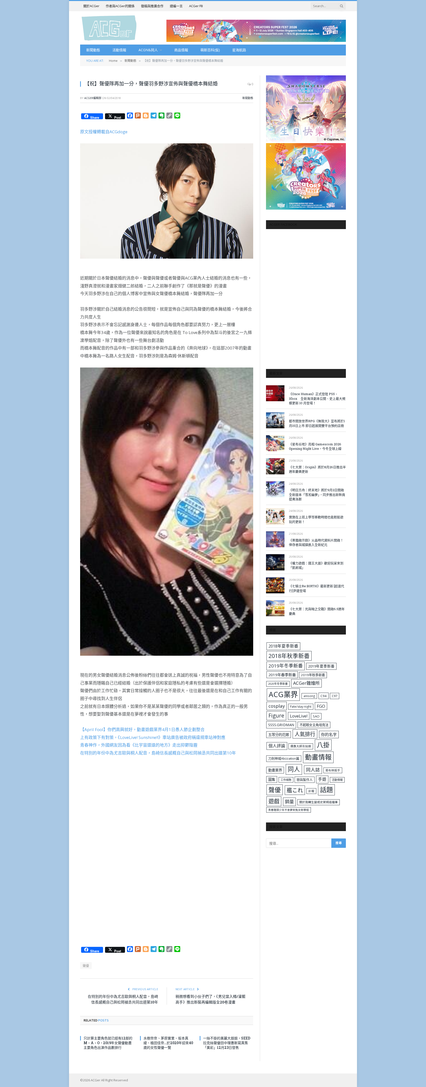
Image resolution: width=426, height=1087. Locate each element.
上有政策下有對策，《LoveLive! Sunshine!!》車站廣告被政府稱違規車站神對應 (152, 737)
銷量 (289, 801)
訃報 (311, 791)
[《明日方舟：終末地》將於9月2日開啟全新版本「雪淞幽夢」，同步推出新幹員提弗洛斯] (275, 489)
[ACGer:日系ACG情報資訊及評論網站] (109, 27)
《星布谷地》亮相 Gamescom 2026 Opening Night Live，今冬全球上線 (315, 446)
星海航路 (239, 50)
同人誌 (313, 770)
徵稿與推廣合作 (152, 6)
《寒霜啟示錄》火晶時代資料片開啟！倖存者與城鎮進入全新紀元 (316, 542)
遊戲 (273, 801)
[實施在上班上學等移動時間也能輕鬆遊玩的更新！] (275, 516)
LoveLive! (298, 716)
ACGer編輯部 (92, 98)
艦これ (295, 790)
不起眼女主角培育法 (314, 725)
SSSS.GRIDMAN (281, 724)
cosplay (276, 706)
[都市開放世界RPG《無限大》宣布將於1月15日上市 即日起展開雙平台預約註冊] (275, 420)
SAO (316, 716)
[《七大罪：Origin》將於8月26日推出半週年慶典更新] (275, 466)
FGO (321, 706)
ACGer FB (196, 6)
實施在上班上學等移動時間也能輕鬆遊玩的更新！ (316, 519)
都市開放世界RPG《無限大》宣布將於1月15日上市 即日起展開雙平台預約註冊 (317, 423)
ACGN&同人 (148, 50)
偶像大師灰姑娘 (300, 746)
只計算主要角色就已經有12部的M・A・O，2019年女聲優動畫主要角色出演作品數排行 (108, 1043)
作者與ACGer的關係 (120, 6)
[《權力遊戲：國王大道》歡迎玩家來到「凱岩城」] (275, 562)
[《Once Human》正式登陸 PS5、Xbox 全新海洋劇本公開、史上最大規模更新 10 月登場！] (275, 393)
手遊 (322, 779)
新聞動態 (93, 50)
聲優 (86, 965)
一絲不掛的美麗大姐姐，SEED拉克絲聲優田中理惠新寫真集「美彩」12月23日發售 (226, 1043)
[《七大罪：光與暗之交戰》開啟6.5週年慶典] (275, 608)
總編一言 (176, 6)
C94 (323, 696)
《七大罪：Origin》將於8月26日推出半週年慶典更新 (317, 469)
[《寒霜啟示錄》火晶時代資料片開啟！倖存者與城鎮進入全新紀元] (275, 539)
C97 (334, 696)
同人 (294, 769)
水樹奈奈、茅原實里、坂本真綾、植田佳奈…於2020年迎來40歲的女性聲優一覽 (168, 1043)
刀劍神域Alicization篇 (283, 758)
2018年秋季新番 (289, 656)
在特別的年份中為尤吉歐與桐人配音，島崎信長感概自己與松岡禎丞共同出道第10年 (158, 753)
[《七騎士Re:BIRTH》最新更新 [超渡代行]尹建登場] (275, 585)
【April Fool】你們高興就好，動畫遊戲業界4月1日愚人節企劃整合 (142, 729)
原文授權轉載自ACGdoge (103, 131)
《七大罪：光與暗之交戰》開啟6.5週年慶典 (317, 611)
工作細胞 (286, 780)
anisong (309, 696)
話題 (326, 789)
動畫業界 (275, 770)
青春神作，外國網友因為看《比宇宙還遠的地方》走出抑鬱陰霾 (138, 745)
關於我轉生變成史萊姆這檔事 (318, 802)
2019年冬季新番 (285, 666)
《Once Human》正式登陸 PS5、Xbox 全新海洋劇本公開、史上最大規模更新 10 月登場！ (317, 398)
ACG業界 (283, 694)
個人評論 (276, 746)
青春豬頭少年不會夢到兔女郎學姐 (288, 810)
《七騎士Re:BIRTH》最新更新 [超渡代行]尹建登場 (316, 588)
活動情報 (119, 50)
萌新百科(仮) (210, 50)
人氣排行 (305, 733)
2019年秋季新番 (313, 675)
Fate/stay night (300, 706)
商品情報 (181, 50)
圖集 (271, 779)
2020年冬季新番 (278, 684)
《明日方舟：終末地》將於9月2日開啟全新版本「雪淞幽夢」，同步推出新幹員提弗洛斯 (317, 494)
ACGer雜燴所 (306, 683)
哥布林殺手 (332, 770)
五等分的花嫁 (278, 734)
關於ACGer (91, 6)
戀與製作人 (305, 779)
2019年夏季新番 (321, 666)
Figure (276, 715)
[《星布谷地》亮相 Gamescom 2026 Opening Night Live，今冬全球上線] (275, 443)
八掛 (323, 744)
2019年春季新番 (282, 674)
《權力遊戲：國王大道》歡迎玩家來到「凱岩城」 (316, 565)
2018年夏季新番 (283, 646)
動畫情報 (318, 757)
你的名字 (329, 734)
